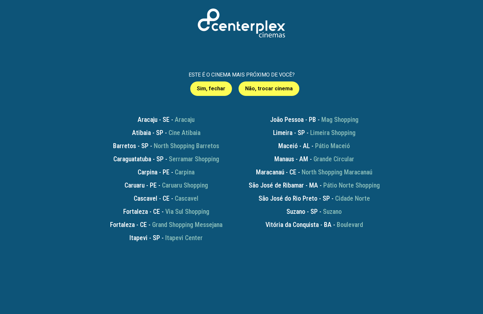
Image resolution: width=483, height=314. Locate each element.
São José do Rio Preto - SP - (314, 198)
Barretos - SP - (166, 146)
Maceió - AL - (314, 146)
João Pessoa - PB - (314, 119)
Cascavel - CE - (166, 198)
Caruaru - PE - (166, 185)
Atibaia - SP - (166, 133)
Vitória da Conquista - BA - (314, 225)
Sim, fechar (211, 88)
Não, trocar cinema (269, 88)
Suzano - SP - (314, 211)
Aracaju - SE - (166, 119)
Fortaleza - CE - (166, 211)
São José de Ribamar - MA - (314, 185)
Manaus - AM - (314, 159)
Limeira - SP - (314, 133)
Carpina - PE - (166, 172)
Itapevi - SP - (166, 238)
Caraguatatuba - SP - (166, 159)
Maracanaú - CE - (314, 172)
